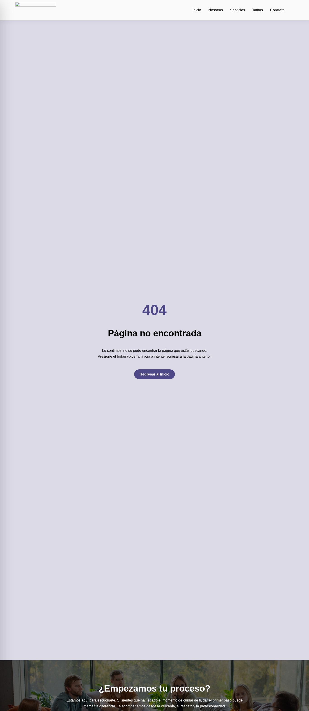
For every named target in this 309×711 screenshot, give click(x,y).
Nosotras (215, 10)
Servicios (237, 10)
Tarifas (257, 10)
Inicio (197, 10)
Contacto (277, 10)
